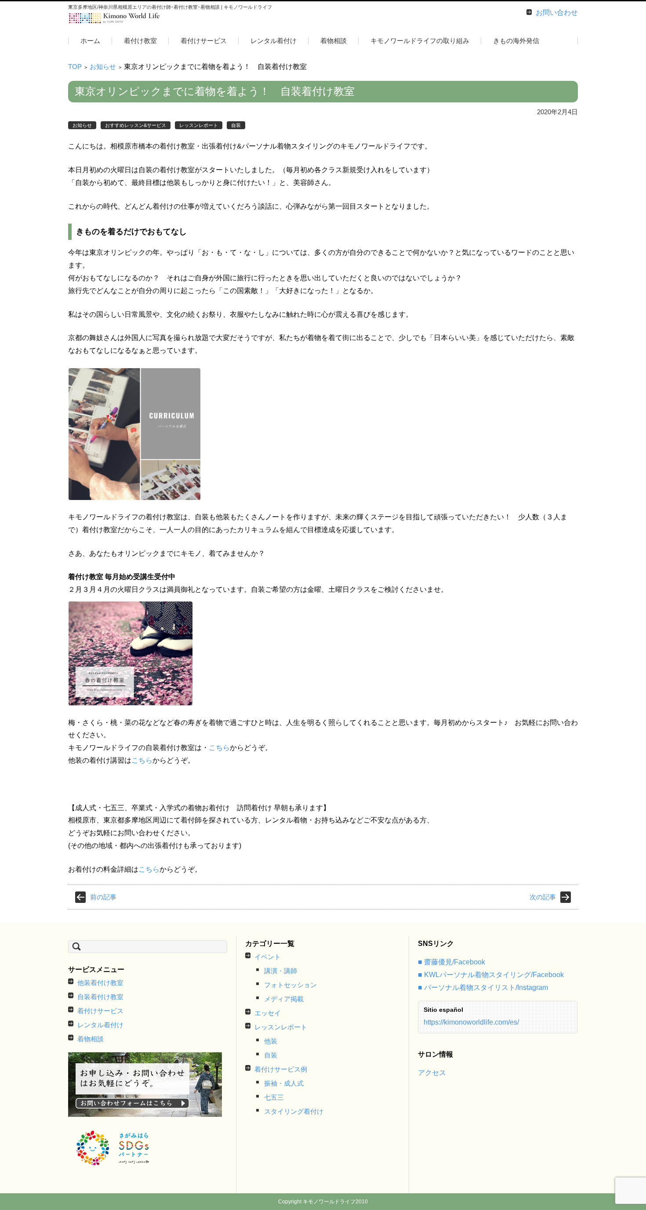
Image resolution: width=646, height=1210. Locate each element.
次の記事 (543, 897)
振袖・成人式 (284, 1083)
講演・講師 (280, 971)
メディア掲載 (284, 999)
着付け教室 (140, 40)
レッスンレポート (198, 125)
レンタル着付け (273, 40)
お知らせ (103, 66)
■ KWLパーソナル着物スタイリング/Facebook (491, 974)
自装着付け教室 (100, 996)
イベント (267, 956)
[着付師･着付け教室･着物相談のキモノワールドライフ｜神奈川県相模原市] (115, 18)
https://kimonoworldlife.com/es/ (471, 1022)
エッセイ (267, 1013)
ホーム (90, 40)
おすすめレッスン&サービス (135, 125)
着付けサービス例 (280, 1069)
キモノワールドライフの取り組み (419, 40)
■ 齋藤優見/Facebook (451, 962)
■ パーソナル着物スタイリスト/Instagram (483, 987)
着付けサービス (204, 40)
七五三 (274, 1097)
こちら (219, 747)
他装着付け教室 (100, 982)
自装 (236, 125)
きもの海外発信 (516, 40)
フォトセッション (290, 985)
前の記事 (103, 897)
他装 (270, 1041)
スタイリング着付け (293, 1111)
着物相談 (333, 40)
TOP (75, 66)
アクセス (432, 1072)
